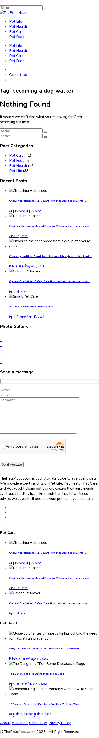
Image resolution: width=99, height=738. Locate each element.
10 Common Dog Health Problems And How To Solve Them (44, 704)
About (5, 723)
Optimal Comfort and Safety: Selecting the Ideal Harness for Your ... (49, 281)
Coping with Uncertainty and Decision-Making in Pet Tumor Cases (49, 226)
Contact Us (18, 74)
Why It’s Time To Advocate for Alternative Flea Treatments (44, 648)
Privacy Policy (60, 723)
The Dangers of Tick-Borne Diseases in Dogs (36, 674)
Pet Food (16, 36)
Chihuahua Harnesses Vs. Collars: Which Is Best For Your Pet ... (47, 200)
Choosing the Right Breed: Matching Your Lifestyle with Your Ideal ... (50, 256)
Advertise (20, 723)
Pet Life (15, 21)
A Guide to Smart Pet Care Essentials (31, 306)
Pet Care (16, 31)
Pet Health (18, 26)
